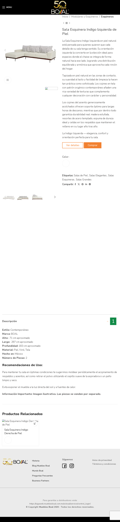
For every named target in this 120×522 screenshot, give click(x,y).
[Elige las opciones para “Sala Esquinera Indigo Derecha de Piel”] (34, 423)
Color (65, 157)
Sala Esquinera (73, 41)
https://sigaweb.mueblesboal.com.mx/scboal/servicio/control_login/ (60, 503)
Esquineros (107, 16)
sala (24, 372)
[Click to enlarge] (7, 80)
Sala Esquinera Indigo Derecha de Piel (16, 431)
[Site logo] (60, 7)
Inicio (65, 16)
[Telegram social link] (90, 184)
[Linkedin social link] (86, 184)
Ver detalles (72, 145)
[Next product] (69, 23)
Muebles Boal (46, 507)
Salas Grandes (83, 179)
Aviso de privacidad (102, 460)
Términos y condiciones (104, 464)
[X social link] (79, 184)
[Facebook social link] (75, 184)
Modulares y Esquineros (84, 16)
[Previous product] (63, 23)
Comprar (92, 145)
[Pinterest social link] (82, 184)
